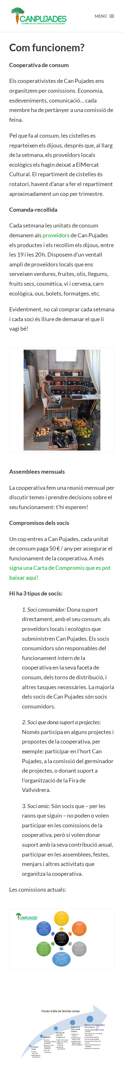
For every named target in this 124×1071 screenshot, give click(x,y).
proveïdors (56, 235)
